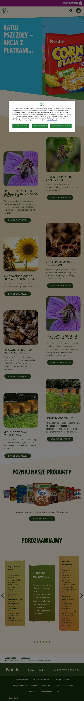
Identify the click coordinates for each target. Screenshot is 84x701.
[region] (42, 116)
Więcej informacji (52, 120)
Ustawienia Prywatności (21, 126)
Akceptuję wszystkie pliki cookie (60, 126)
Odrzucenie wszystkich (40, 126)
